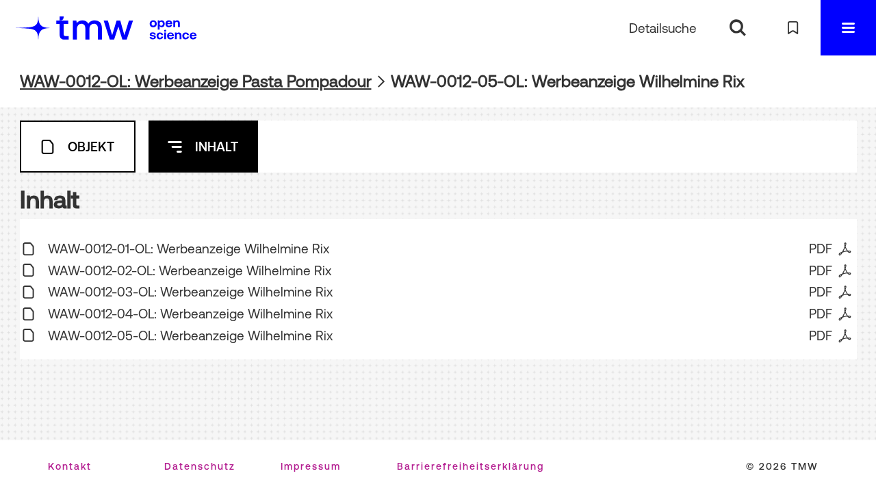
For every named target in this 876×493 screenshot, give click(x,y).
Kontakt (70, 466)
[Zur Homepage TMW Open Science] (173, 29)
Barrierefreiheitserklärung (470, 466)
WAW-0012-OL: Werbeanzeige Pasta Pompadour (196, 81)
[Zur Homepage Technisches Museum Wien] (74, 27)
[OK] (737, 27)
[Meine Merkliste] (793, 27)
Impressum (311, 466)
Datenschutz (199, 466)
